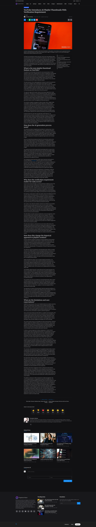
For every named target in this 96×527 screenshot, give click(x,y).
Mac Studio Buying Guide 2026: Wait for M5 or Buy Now (51, 500)
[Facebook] (19, 511)
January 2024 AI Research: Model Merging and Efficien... (30, 444)
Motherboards (59, 3)
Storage (53, 3)
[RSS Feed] (31, 424)
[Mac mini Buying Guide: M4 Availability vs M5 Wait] (41, 507)
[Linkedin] (28, 511)
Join (78, 503)
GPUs (48, 3)
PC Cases (70, 3)
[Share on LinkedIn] (32, 20)
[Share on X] (27, 20)
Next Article (51, 399)
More (75, 3)
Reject (72, 524)
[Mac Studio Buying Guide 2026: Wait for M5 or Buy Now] (41, 501)
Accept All (77, 524)
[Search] (79, 3)
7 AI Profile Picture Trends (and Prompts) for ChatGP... (46, 444)
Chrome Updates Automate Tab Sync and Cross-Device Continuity (59, 402)
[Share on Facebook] (25, 20)
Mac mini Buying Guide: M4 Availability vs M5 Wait (50, 506)
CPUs (44, 3)
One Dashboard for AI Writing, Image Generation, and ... (64, 444)
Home (27, 3)
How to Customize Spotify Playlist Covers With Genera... (63, 460)
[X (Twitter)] (17, 511)
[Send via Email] (37, 20)
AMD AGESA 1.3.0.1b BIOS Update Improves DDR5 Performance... (51, 512)
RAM (65, 3)
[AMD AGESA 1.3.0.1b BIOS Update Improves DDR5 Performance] (41, 512)
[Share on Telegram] (34, 20)
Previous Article (44, 399)
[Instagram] (22, 511)
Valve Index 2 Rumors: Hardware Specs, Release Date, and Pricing (36, 402)
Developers (34, 160)
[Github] (31, 511)
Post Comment (67, 480)
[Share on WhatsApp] (30, 20)
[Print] (69, 20)
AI (30, 3)
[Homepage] (20, 4)
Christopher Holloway (34, 418)
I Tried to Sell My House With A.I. (46, 459)
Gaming (34, 3)
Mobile (39, 3)
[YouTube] (25, 511)
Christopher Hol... (26, 446)
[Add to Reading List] (71, 20)
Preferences (67, 524)
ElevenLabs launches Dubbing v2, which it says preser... (30, 460)
